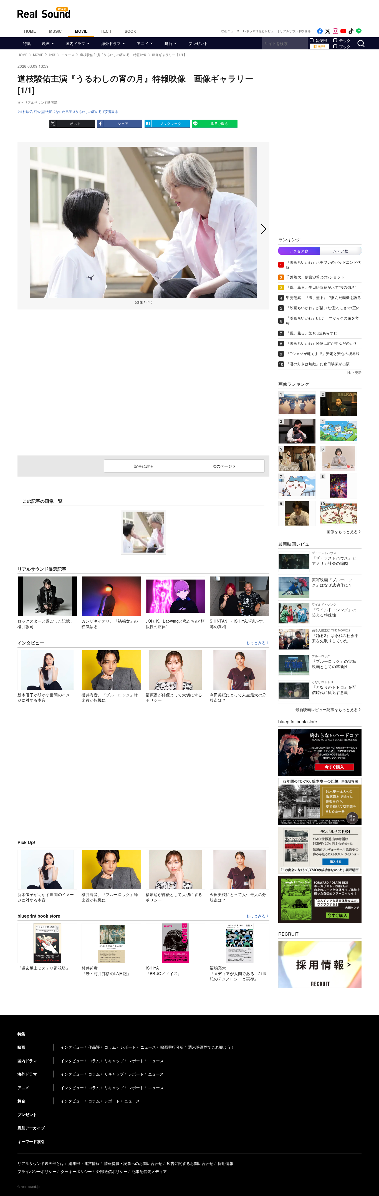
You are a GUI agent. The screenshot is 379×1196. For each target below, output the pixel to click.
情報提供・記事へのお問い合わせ (133, 1163)
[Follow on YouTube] (343, 31)
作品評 (94, 1047)
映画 (46, 43)
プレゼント (198, 43)
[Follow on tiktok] (351, 31)
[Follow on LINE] (359, 31)
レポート (128, 1047)
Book (130, 31)
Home (30, 31)
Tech (106, 31)
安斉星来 (111, 111)
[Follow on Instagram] (335, 31)
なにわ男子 (63, 111)
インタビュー (72, 1047)
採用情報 (225, 1163)
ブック (345, 46)
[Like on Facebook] (320, 31)
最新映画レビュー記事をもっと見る (326, 709)
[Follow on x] (327, 31)
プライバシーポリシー (36, 1171)
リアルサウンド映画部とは (40, 1163)
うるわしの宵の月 (88, 111)
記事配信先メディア (149, 1171)
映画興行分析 (172, 1047)
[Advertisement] (227, 12)
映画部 (319, 46)
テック (345, 40)
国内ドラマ (75, 43)
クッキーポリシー (76, 1171)
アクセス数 (299, 250)
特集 (27, 43)
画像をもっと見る (342, 531)
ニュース (148, 1047)
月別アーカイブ (31, 1127)
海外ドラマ (111, 43)
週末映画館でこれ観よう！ (211, 1047)
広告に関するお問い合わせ (190, 1163)
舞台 (168, 43)
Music (55, 31)
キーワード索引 (31, 1141)
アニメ (142, 43)
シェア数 (340, 250)
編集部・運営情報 (84, 1163)
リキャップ (114, 1060)
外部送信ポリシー (111, 1171)
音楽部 (321, 40)
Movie (81, 31)
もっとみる (256, 643)
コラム (110, 1047)
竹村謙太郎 (44, 111)
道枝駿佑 (26, 111)
